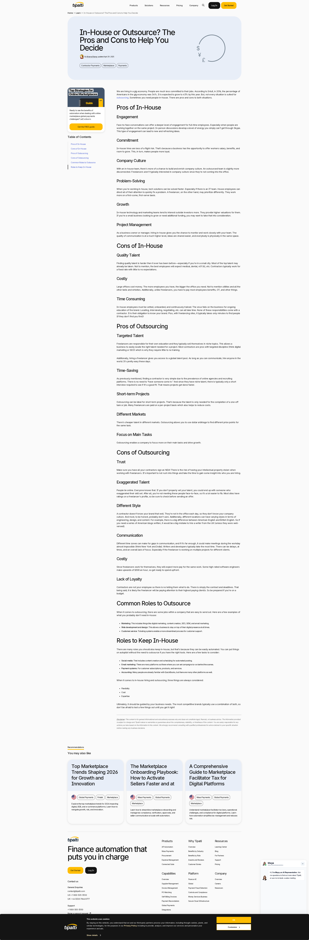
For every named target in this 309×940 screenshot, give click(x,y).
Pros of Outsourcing (79, 153)
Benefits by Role (194, 856)
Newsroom (219, 888)
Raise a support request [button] (78, 913)
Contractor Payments (90, 65)
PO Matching (167, 892)
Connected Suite (168, 864)
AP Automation (167, 847)
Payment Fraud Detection (197, 888)
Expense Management (170, 860)
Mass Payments (168, 851)
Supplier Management (170, 884)
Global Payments (168, 905)
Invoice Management (170, 888)
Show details (92, 935)
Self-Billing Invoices (169, 897)
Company (193, 5)
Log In (214, 5)
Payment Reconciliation (170, 901)
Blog (216, 851)
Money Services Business (197, 897)
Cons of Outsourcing (79, 158)
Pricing (179, 5)
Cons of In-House (78, 148)
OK (233, 920)
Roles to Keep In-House (81, 167)
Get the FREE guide (86, 127)
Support (218, 860)
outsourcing (123, 97)
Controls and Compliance (197, 892)
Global (190, 884)
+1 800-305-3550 (79, 895)
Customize (232, 927)
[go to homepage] (73, 839)
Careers (218, 884)
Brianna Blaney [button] (92, 57)
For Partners (219, 856)
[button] (203, 5)
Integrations (166, 910)
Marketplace (108, 65)
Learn (78, 13)
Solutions (149, 5)
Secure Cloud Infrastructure (198, 901)
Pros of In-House (78, 144)
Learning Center (221, 847)
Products (134, 5)
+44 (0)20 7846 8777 (80, 899)
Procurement (166, 856)
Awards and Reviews (196, 860)
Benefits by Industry (196, 851)
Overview (165, 879)
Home (70, 13)
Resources (165, 5)
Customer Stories (194, 864)
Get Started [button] (229, 5)
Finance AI (192, 879)
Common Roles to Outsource (83, 162)
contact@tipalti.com (76, 891)
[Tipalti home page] (78, 7)
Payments (122, 65)
